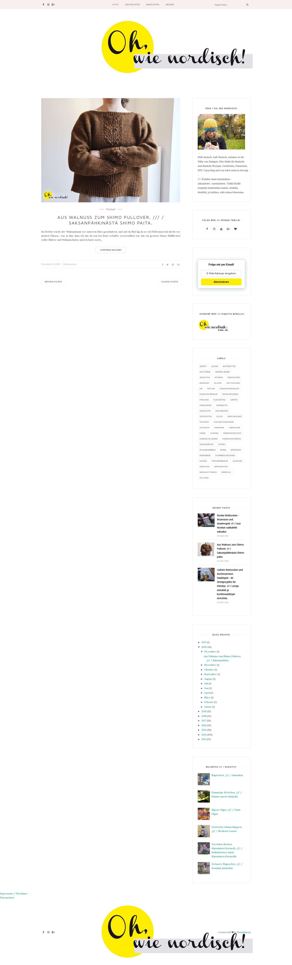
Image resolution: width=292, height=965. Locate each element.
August (208, 678)
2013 (203, 739)
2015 (203, 729)
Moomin (214, 433)
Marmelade (234, 427)
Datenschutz (7, 897)
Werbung (226, 472)
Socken (203, 461)
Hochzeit (204, 422)
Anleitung (205, 377)
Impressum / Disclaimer (14, 893)
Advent (203, 366)
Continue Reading (110, 250)
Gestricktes (132, 4)
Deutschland (233, 383)
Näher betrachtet (232, 433)
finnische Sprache (208, 394)
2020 (204, 647)
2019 (203, 711)
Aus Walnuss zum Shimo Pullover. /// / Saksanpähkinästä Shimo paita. (110, 220)
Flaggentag (219, 400)
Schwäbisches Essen (225, 455)
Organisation (206, 444)
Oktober (209, 669)
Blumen (218, 383)
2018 (203, 716)
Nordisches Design (231, 439)
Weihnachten (221, 466)
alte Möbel (205, 372)
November (210, 664)
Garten (234, 400)
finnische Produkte (229, 388)
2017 (203, 720)
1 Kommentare (69, 264)
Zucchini (204, 478)
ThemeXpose (244, 932)
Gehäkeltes (221, 405)
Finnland (110, 209)
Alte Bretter (229, 366)
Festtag (211, 388)
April (207, 692)
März (207, 697)
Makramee (219, 427)
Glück (219, 416)
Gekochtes (152, 4)
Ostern (221, 444)
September (210, 674)
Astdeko (219, 377)
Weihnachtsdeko (208, 472)
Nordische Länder (209, 439)
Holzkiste (205, 427)
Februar (208, 702)
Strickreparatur (220, 461)
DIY (201, 388)
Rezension (236, 450)
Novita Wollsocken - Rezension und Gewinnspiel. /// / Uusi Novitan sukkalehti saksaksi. (229, 523)
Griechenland (234, 416)
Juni (206, 688)
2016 (203, 725)
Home (115, 4)
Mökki (203, 433)
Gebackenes (206, 405)
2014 (203, 734)
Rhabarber (205, 455)
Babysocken (234, 377)
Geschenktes (221, 411)
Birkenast (205, 383)
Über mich (205, 466)
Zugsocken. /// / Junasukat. (227, 775)
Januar (208, 706)
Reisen (170, 4)
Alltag (214, 366)
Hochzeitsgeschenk (224, 422)
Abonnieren (221, 281)
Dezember (210, 651)
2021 (203, 642)
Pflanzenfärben (208, 450)
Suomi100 (237, 461)
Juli (206, 683)
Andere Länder (222, 372)
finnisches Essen (230, 394)
